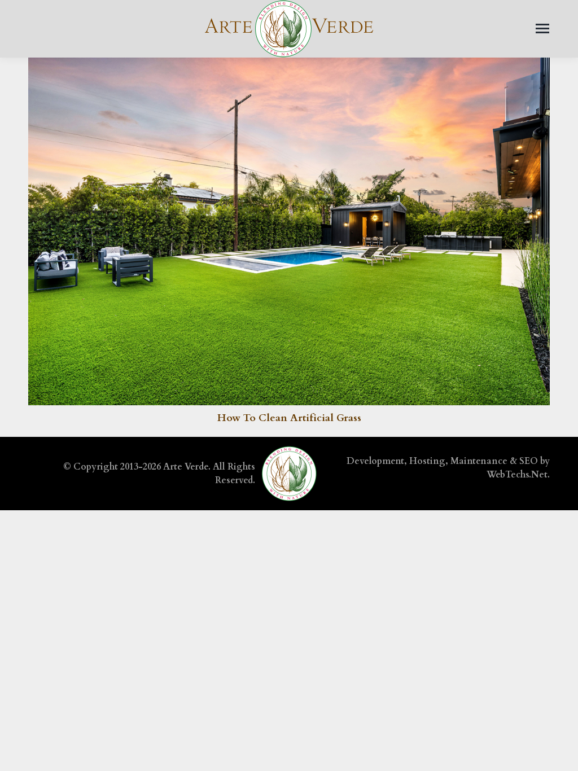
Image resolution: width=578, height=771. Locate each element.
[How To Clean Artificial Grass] (289, 231)
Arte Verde (185, 467)
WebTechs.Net (517, 474)
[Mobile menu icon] (542, 28)
